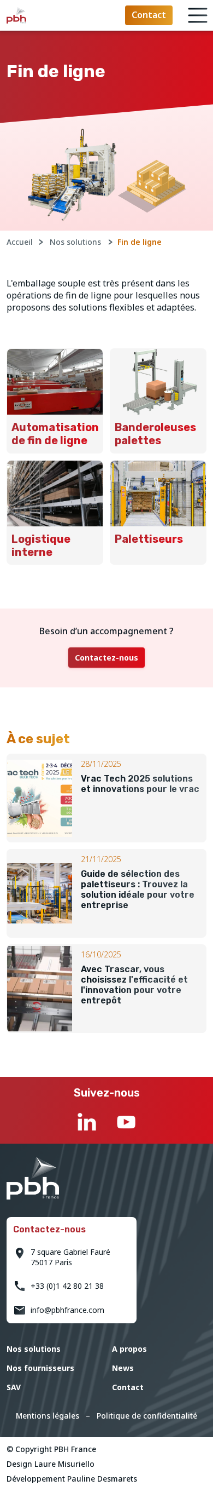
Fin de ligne (139, 242)
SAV (14, 1387)
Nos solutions (75, 242)
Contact (128, 1387)
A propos (129, 1349)
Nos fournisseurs (40, 1368)
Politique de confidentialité (147, 1415)
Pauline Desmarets (102, 1478)
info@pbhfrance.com (67, 1310)
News (123, 1368)
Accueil (20, 242)
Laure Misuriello (64, 1464)
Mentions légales (47, 1415)
